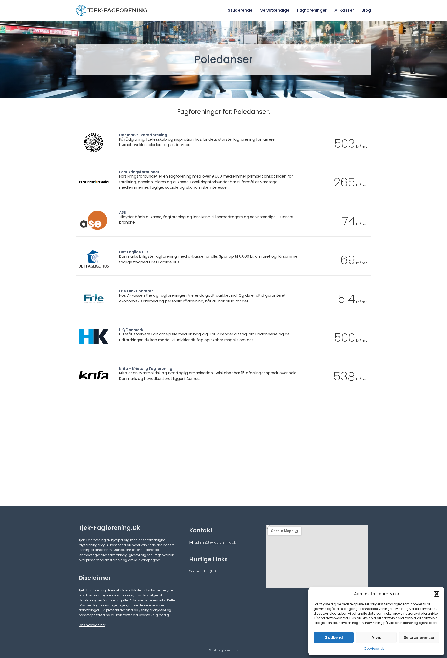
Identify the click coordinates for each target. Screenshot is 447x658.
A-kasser (344, 10)
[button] (436, 593)
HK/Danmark (131, 329)
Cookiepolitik (374, 648)
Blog (366, 10)
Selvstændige (274, 10)
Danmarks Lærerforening (143, 134)
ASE (122, 212)
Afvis (376, 637)
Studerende (240, 10)
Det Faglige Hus (134, 252)
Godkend (333, 637)
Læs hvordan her (92, 625)
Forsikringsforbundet (139, 171)
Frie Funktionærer (136, 291)
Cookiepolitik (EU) (202, 571)
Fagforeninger (312, 10)
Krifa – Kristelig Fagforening (145, 368)
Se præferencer (419, 637)
